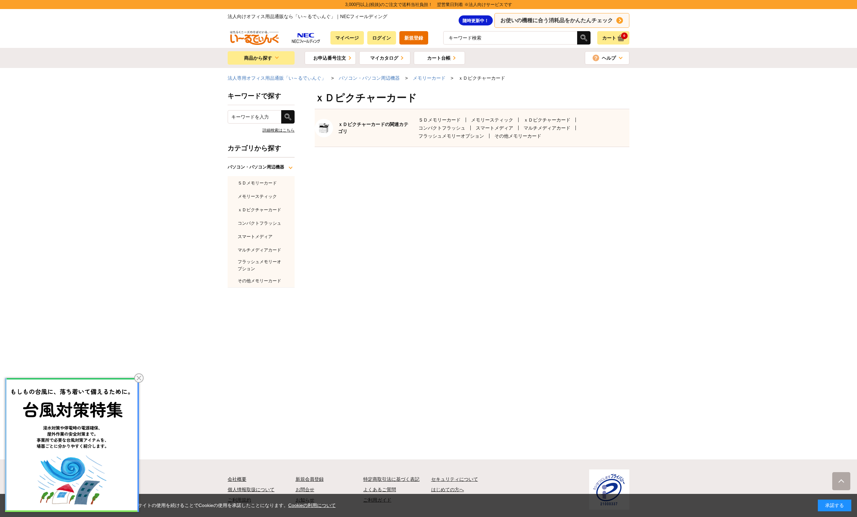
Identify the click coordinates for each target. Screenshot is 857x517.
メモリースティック (492, 120)
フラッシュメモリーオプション (451, 136)
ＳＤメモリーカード (439, 120)
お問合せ (305, 489)
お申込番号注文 (329, 58)
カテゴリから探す (254, 148)
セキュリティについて (454, 479)
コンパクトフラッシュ (441, 128)
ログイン (381, 38)
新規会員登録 (310, 479)
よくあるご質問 (379, 489)
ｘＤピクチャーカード (547, 120)
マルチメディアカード (547, 128)
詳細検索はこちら (278, 130)
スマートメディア (494, 128)
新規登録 (413, 38)
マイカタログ (384, 58)
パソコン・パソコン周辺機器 (256, 166)
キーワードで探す (254, 95)
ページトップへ (841, 481)
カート (614, 37)
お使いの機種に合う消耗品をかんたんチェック (556, 20)
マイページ (347, 38)
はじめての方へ (447, 489)
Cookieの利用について (312, 505)
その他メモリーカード (517, 136)
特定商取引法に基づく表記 (391, 479)
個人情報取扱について (251, 489)
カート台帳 (439, 58)
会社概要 (237, 479)
